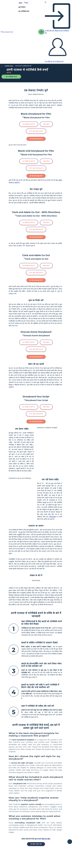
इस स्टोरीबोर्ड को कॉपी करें (29, 124)
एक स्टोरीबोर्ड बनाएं (23, 11)
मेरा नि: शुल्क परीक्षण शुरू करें (36, 131)
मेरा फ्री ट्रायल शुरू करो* (36, 138)
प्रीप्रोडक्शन (52, 517)
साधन (20, 3)
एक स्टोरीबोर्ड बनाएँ (11, 76)
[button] (26, 3)
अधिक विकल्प (46, 124)
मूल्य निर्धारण (21, 7)
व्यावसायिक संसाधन (9, 66)
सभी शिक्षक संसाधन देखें (36, 844)
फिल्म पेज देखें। (46, 839)
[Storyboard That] (7, 32)
